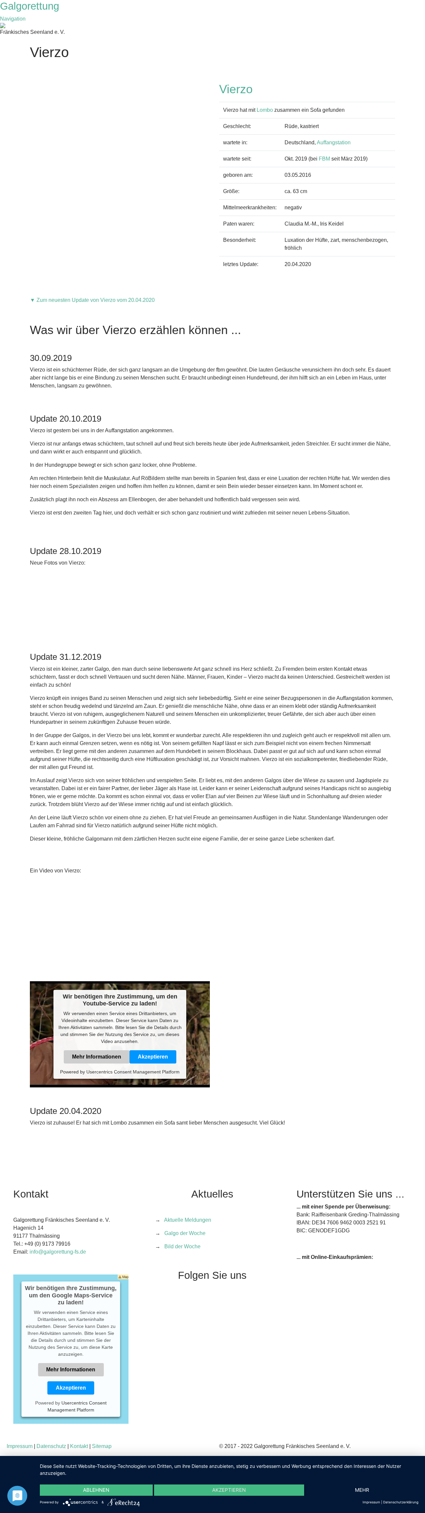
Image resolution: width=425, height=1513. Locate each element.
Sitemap (102, 1446)
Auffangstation (334, 142)
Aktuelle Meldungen (187, 1220)
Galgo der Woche (185, 1233)
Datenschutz (51, 1446)
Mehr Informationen (96, 1057)
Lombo (265, 110)
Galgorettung (31, 6)
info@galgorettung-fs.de (58, 1252)
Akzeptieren (153, 1057)
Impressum (20, 1446)
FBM (324, 159)
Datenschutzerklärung (400, 1502)
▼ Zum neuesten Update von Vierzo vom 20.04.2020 (92, 300)
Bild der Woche (182, 1246)
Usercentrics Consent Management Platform (133, 1071)
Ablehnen (96, 1490)
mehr (362, 1490)
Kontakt (79, 1446)
